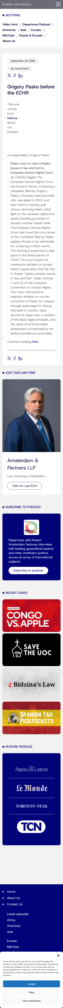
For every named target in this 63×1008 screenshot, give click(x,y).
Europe (36, 30)
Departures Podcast (36, 24)
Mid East (8, 36)
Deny (31, 992)
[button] (58, 955)
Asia (23, 30)
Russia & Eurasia (30, 36)
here (35, 342)
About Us (8, 41)
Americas (9, 30)
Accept (31, 983)
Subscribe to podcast (28, 571)
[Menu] (58, 4)
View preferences (31, 1000)
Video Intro (10, 24)
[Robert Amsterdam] (16, 4)
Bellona (12, 118)
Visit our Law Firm (24, 486)
